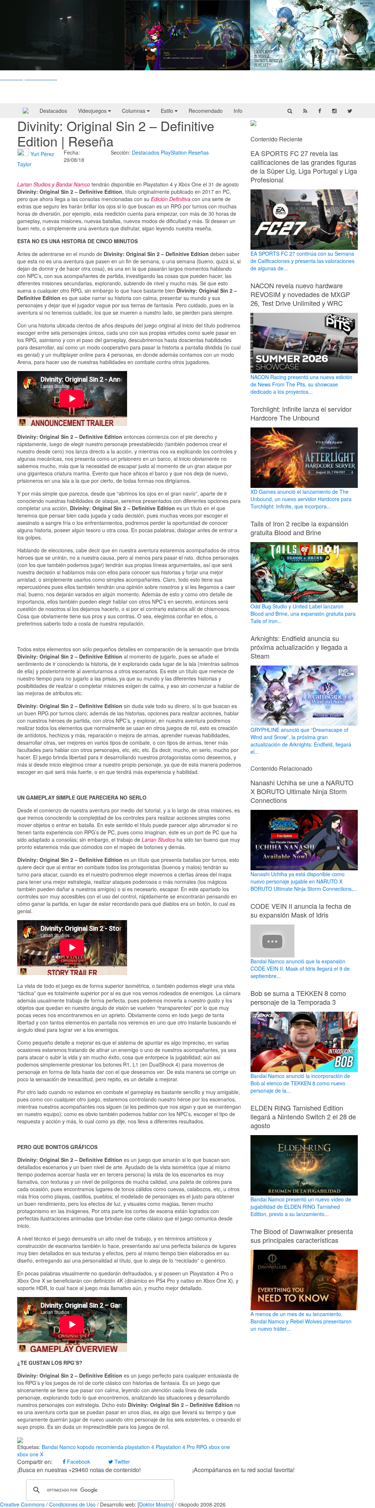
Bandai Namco (59, 1446)
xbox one (219, 1446)
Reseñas (198, 152)
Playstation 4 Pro (175, 1446)
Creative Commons (22, 1504)
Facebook (78, 1461)
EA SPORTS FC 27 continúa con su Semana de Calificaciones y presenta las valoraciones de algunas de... (302, 261)
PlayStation (174, 152)
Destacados (53, 110)
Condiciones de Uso (72, 1504)
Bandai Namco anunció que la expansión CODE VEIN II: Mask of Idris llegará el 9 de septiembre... (300, 968)
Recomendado (206, 110)
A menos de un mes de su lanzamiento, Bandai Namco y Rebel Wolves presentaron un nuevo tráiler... (301, 1321)
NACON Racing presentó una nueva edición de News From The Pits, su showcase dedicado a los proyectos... (301, 384)
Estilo (168, 110)
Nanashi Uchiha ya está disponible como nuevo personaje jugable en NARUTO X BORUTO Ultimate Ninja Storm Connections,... (303, 881)
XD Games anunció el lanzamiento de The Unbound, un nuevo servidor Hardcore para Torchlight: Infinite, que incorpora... (301, 499)
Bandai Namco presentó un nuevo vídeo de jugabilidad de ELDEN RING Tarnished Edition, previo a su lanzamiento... (300, 1207)
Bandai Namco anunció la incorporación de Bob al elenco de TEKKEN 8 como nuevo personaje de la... (300, 1083)
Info (238, 110)
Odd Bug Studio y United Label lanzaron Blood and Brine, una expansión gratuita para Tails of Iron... (303, 614)
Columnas (134, 110)
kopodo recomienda (100, 1446)
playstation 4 (139, 1446)
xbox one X (30, 1454)
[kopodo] (25, 110)
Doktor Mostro (155, 1504)
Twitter (121, 1461)
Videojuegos (93, 110)
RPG (201, 1446)
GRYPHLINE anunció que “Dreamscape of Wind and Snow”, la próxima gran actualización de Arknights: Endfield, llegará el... (300, 740)
